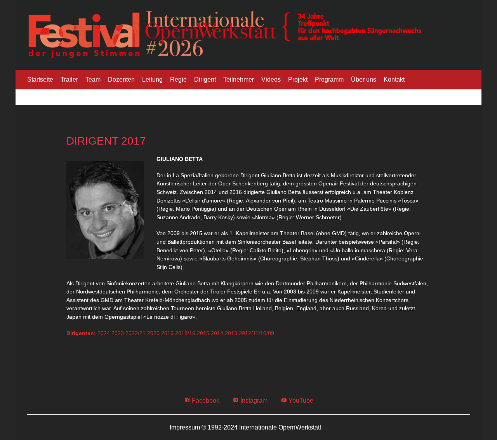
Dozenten (121, 79)
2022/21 (135, 333)
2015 (203, 333)
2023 (117, 333)
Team (93, 79)
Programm (329, 79)
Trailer (69, 79)
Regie (178, 79)
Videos (271, 79)
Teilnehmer (238, 79)
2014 (217, 333)
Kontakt (394, 79)
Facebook (204, 400)
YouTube (300, 400)
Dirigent (205, 79)
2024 (103, 333)
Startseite (40, 79)
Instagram (253, 400)
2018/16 (185, 333)
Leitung (152, 79)
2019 (167, 333)
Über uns (363, 79)
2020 (153, 333)
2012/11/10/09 (256, 333)
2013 (231, 333)
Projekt (298, 79)
